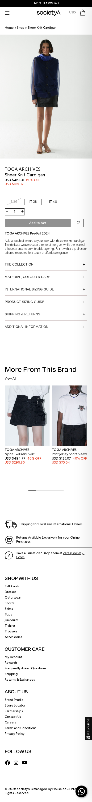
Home (9, 27)
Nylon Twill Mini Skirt (20, 454)
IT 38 (33, 201)
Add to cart (37, 223)
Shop (21, 27)
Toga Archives (23, 169)
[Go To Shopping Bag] (82, 12)
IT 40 (53, 201)
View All (10, 378)
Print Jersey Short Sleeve (70, 454)
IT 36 (13, 201)
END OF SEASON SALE (46, 3)
